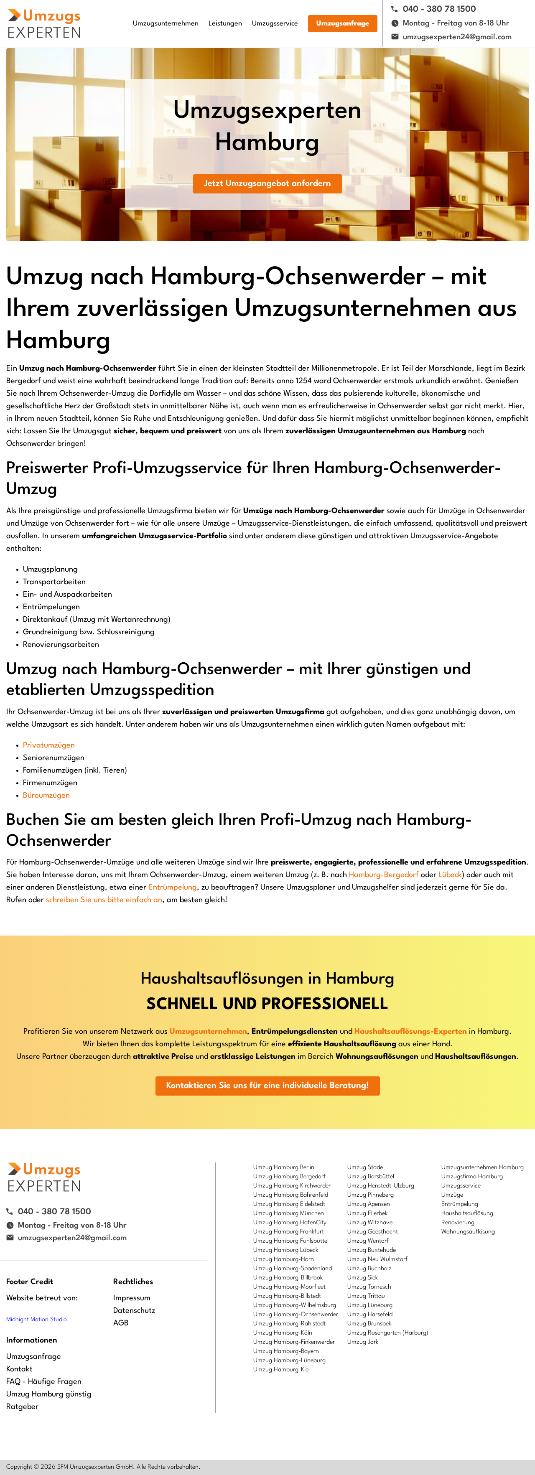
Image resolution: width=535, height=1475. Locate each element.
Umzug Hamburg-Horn (283, 1259)
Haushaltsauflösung (467, 1214)
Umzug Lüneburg (369, 1305)
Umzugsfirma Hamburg (472, 1177)
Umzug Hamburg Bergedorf (289, 1177)
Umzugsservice (275, 23)
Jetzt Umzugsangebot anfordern (267, 184)
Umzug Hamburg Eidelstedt (289, 1204)
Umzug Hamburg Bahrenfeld (290, 1195)
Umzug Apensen (368, 1204)
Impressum (131, 1298)
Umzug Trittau (366, 1296)
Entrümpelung (172, 887)
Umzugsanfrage (342, 23)
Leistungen (225, 23)
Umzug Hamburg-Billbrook (288, 1278)
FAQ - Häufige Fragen (44, 1382)
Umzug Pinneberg (370, 1195)
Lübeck (450, 875)
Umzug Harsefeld (369, 1315)
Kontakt (19, 1369)
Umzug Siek (362, 1278)
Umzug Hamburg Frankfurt (288, 1232)
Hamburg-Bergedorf (384, 875)
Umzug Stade (365, 1168)
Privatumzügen (49, 745)
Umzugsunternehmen (166, 23)
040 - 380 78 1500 (439, 9)
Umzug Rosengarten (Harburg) (387, 1333)
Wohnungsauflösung (468, 1232)
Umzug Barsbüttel (370, 1177)
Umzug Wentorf (368, 1241)
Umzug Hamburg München (288, 1214)
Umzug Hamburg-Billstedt (287, 1296)
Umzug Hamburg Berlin (283, 1168)
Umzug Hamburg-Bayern (286, 1351)
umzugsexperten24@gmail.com (457, 37)
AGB (121, 1323)
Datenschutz (134, 1311)
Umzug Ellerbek (367, 1214)
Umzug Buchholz (369, 1269)
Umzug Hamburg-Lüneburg (289, 1361)
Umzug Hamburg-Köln (282, 1333)
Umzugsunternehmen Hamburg (482, 1168)
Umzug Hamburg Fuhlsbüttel (291, 1241)
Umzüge (452, 1195)
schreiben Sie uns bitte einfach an (104, 900)
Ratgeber (22, 1407)
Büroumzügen (46, 795)
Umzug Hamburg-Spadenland (292, 1269)
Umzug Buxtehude (371, 1250)
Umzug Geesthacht (372, 1232)
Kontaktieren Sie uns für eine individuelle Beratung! (267, 1086)
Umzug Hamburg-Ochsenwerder (295, 1315)
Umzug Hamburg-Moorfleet (289, 1287)
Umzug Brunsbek (369, 1324)
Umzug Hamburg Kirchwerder (292, 1186)
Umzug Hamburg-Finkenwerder (294, 1342)
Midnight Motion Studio (36, 1320)
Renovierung (457, 1223)
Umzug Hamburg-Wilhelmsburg (294, 1305)
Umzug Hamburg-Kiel (281, 1370)
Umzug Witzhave (369, 1223)
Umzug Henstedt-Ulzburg (380, 1186)
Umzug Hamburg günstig (49, 1394)
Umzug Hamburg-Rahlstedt (289, 1324)
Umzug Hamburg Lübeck (285, 1250)
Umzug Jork (362, 1342)
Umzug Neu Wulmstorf (377, 1259)
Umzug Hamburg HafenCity (289, 1223)
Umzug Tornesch (369, 1287)
